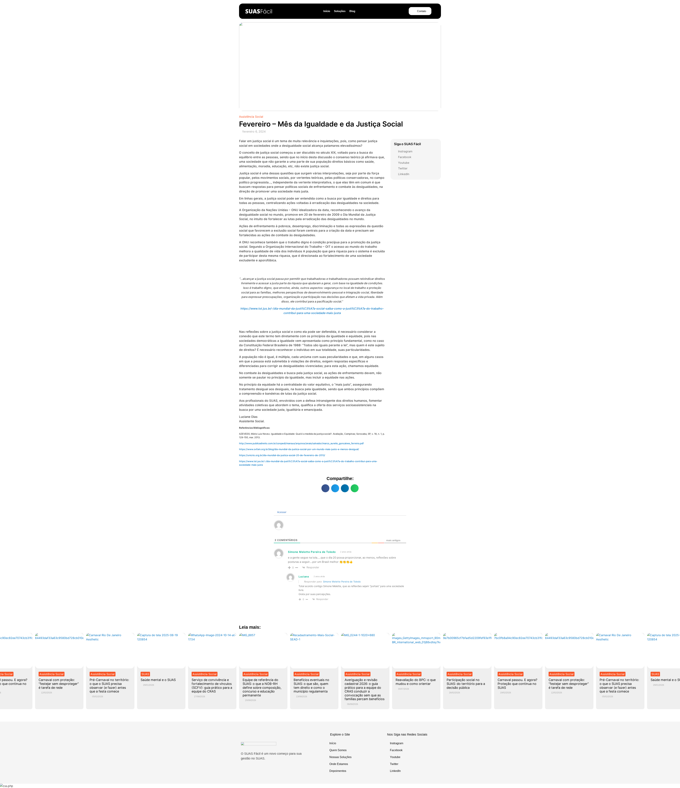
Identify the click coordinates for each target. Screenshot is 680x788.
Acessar (281, 512)
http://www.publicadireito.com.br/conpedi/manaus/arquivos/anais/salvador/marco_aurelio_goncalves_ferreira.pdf (301, 443)
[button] (325, 488)
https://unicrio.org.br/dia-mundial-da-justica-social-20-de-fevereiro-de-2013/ (282, 455)
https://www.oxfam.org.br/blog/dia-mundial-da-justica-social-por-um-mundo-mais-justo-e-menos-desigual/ (299, 449)
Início (326, 11)
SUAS (145, 674)
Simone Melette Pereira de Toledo (342, 581)
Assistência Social (251, 116)
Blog (352, 11)
